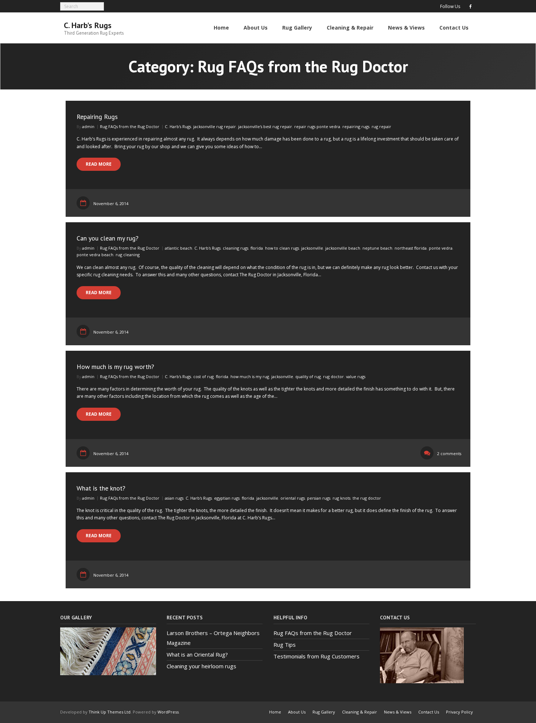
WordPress (168, 712)
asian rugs (174, 498)
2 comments (449, 453)
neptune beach (377, 248)
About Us (297, 712)
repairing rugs (355, 126)
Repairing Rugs (97, 116)
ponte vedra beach (95, 254)
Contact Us (428, 712)
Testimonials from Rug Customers (316, 656)
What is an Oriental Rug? (197, 654)
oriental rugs (292, 498)
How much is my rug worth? (115, 366)
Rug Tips (284, 644)
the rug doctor (367, 498)
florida (256, 248)
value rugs (355, 376)
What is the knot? (101, 488)
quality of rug (308, 376)
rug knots (341, 498)
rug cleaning (128, 254)
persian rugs (318, 498)
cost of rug (203, 376)
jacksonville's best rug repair (265, 126)
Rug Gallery (323, 712)
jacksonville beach (342, 248)
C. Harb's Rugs (178, 126)
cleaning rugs (235, 248)
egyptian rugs (227, 498)
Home (275, 712)
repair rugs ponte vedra (317, 126)
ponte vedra (441, 248)
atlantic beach (178, 248)
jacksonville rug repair (214, 126)
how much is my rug (249, 376)
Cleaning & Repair (359, 712)
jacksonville (312, 248)
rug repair (381, 126)
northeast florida (411, 248)
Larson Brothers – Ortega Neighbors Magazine (213, 637)
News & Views (397, 712)
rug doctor (333, 376)
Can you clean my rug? (108, 238)
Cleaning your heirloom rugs (201, 666)
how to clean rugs (282, 248)
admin (88, 126)
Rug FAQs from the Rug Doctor (129, 126)
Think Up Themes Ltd (110, 712)
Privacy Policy (459, 712)
